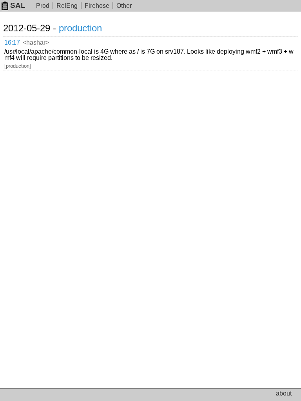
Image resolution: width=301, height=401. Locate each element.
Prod (42, 5)
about (284, 393)
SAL (17, 5)
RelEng (67, 5)
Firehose (97, 5)
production (80, 28)
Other (124, 5)
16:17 (12, 42)
